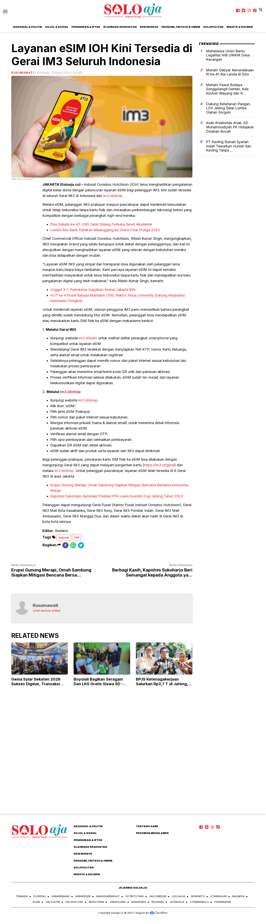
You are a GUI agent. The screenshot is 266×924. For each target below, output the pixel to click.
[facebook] (65, 545)
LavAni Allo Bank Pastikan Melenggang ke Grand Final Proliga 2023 (105, 230)
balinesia (238, 896)
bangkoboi (138, 901)
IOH (76, 537)
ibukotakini (96, 901)
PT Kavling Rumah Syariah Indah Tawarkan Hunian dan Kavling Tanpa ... (228, 146)
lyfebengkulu (199, 901)
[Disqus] (133, 758)
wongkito (198, 896)
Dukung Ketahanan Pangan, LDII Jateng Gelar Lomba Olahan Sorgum (228, 108)
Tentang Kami (147, 826)
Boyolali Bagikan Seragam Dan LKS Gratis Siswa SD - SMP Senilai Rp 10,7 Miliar (98, 684)
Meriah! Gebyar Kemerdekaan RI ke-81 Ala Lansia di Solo (230, 72)
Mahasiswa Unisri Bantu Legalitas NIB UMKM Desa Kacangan (228, 55)
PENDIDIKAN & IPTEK (85, 26)
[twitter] (81, 545)
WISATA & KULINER (87, 874)
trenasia (22, 896)
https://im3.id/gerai (159, 465)
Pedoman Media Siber (152, 833)
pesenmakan (222, 901)
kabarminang (61, 896)
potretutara (134, 896)
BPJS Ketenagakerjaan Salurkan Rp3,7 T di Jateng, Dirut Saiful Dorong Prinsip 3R (164, 684)
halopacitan (74, 901)
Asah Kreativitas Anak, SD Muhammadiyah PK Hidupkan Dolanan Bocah (230, 127)
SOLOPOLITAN (213, 26)
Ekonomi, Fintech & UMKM (180, 26)
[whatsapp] (73, 545)
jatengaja (177, 901)
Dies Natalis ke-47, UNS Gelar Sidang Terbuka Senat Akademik (101, 224)
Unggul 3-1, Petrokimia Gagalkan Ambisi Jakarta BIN (92, 290)
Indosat (64, 537)
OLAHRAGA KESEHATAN (120, 26)
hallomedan (157, 896)
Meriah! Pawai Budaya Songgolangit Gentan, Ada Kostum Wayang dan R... (227, 89)
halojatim (53, 901)
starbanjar (219, 896)
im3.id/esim (88, 338)
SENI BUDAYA (149, 26)
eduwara (158, 901)
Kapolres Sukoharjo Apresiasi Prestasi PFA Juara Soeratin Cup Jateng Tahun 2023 (116, 496)
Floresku (39, 896)
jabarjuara (118, 901)
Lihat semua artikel (46, 610)
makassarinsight (108, 896)
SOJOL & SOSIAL (56, 26)
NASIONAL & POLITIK (88, 826)
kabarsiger (83, 896)
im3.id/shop (112, 196)
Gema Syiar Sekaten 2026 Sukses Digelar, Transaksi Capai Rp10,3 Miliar (35, 684)
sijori (36, 901)
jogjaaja (178, 896)
